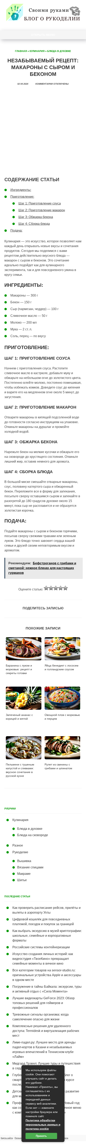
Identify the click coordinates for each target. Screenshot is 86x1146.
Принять (41, 1135)
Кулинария (37, 51)
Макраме (24, 873)
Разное (17, 845)
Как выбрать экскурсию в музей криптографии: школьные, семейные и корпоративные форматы (47, 935)
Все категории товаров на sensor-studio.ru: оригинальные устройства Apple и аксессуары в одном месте (46, 975)
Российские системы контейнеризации (41, 947)
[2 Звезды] (51, 588)
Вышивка (24, 861)
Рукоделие (20, 852)
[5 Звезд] (65, 588)
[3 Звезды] (55, 588)
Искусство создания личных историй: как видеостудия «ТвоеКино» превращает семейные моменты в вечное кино (42, 958)
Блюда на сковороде (32, 835)
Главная (21, 51)
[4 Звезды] (60, 588)
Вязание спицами (30, 867)
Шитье (22, 880)
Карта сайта (7, 1138)
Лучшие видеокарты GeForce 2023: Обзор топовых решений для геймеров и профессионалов (43, 1002)
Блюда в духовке (59, 51)
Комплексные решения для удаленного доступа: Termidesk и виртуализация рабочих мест (45, 1030)
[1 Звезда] (46, 588)
